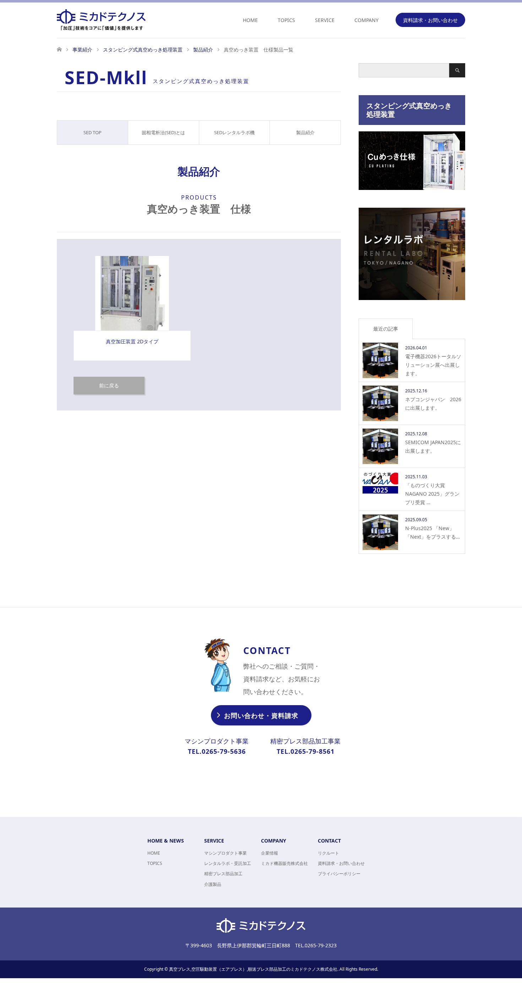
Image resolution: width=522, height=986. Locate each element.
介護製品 (212, 884)
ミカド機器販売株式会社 (284, 863)
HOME (250, 20)
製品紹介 (305, 132)
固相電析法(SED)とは (163, 132)
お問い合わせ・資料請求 (261, 715)
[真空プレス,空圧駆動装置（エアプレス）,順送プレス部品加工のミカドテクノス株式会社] (145, 20)
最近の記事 (385, 328)
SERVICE (325, 20)
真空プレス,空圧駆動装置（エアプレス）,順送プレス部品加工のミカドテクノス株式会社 (253, 969)
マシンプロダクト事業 (225, 853)
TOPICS (286, 20)
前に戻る (109, 385)
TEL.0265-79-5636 (217, 751)
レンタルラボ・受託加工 (227, 863)
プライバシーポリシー (339, 874)
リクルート (328, 853)
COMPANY (366, 20)
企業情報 (269, 853)
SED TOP (92, 132)
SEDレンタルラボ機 (234, 132)
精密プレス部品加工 (223, 874)
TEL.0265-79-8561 (306, 751)
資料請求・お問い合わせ (430, 20)
